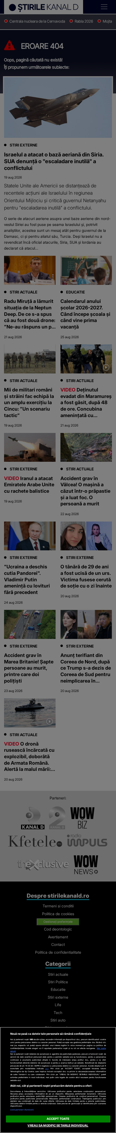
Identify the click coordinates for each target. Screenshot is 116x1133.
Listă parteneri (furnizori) (22, 1109)
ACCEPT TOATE (58, 1119)
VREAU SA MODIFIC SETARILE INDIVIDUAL (58, 1125)
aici (47, 1068)
